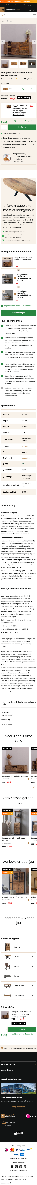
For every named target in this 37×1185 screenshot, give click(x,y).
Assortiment (7, 1070)
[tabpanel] (15, 765)
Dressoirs (10, 21)
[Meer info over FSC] (3, 464)
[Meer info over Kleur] (3, 446)
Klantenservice (8, 1064)
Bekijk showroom (18, 1107)
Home (3, 21)
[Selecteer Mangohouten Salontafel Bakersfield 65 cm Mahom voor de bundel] (15, 294)
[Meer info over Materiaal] (3, 439)
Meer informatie (18, 115)
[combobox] (16, 14)
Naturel (25, 446)
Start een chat (18, 161)
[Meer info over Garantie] (3, 470)
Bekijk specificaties (7, 79)
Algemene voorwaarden (18, 1158)
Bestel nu (22, 127)
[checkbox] (15, 278)
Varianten (5, 83)
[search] (2, 15)
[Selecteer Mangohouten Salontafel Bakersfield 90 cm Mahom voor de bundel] (15, 278)
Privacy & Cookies (19, 1162)
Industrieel (26, 458)
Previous (3, 42)
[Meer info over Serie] (3, 452)
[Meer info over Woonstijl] (3, 458)
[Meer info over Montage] (3, 477)
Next (34, 42)
